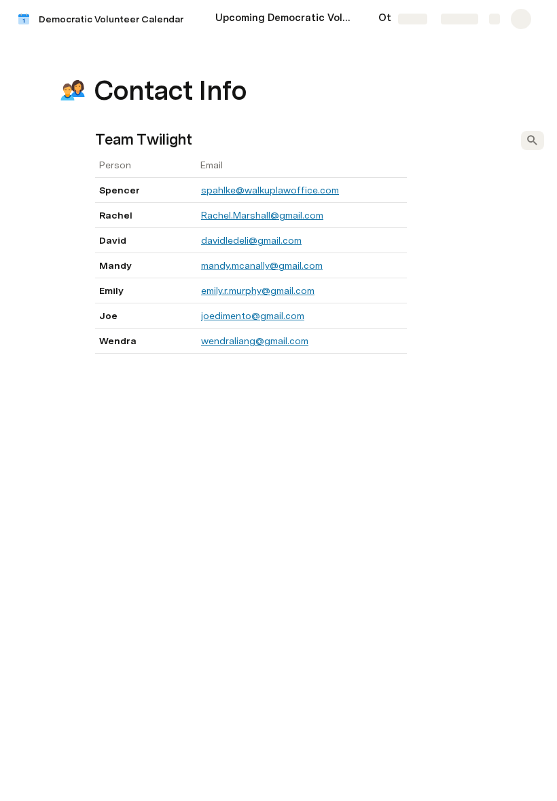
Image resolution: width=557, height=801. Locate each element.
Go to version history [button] (223, 471)
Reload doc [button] (278, 376)
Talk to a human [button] (346, 471)
